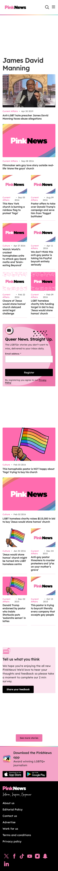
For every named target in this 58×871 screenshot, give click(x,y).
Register (29, 372)
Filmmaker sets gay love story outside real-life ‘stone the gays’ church (28, 167)
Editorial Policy (13, 809)
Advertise (9, 822)
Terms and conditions (17, 835)
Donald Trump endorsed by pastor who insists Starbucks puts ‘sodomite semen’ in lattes (14, 613)
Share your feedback (18, 689)
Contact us (10, 815)
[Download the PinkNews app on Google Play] (36, 774)
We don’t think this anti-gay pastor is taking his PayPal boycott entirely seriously (42, 258)
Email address (17, 353)
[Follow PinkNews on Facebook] (14, 857)
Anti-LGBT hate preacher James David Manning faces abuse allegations (25, 117)
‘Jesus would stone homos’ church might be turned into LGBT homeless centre (15, 559)
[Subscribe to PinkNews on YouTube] (29, 857)
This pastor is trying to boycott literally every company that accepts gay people (43, 610)
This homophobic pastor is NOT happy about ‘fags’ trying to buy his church (28, 470)
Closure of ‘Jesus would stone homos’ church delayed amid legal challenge (14, 307)
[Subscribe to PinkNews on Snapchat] (45, 857)
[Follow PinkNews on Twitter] (6, 857)
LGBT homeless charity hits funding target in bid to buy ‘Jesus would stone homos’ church (42, 307)
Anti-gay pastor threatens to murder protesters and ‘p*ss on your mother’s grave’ (43, 563)
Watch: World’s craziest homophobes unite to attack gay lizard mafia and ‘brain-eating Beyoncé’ (14, 257)
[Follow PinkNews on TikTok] (21, 857)
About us (8, 803)
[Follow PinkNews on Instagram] (37, 857)
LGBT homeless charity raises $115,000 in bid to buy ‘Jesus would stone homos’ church (29, 520)
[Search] (47, 7)
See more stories (29, 738)
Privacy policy (12, 841)
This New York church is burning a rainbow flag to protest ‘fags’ (14, 208)
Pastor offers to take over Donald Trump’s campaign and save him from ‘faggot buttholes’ (43, 210)
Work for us (10, 828)
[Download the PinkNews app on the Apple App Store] (13, 774)
